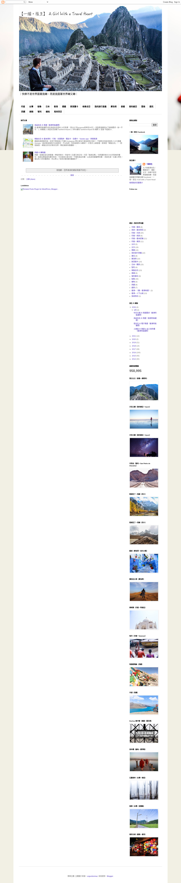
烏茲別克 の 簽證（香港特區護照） (48, 125)
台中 (133, 244)
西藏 (23, 111)
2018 (134, 346)
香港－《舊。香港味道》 (141, 291)
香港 (56, 106)
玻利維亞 (133, 106)
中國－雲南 (136, 227)
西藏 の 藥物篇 (40, 153)
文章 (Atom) (30, 179)
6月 (135, 310)
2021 (134, 336)
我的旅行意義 (100, 106)
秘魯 (39, 106)
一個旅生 (149, 164)
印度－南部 (136, 236)
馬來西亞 (58, 111)
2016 (134, 353)
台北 (133, 247)
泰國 (123, 106)
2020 (134, 339)
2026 (134, 307)
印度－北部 (136, 233)
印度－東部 (136, 242)
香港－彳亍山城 (137, 293)
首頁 (72, 175)
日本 (48, 106)
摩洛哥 (114, 106)
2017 (134, 349)
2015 (134, 356)
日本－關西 (136, 265)
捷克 (151, 106)
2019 (134, 343)
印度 (23, 106)
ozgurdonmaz (92, 876)
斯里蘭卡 (74, 106)
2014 (134, 359)
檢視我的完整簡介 (136, 183)
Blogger (110, 876)
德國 (64, 106)
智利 (40, 111)
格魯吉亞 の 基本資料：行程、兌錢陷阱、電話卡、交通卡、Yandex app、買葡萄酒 (66, 139)
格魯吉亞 (86, 106)
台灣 (31, 106)
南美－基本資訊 (137, 230)
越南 (31, 111)
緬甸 (48, 111)
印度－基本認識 (137, 239)
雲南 (143, 106)
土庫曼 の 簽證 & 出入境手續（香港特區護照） (144, 330)
